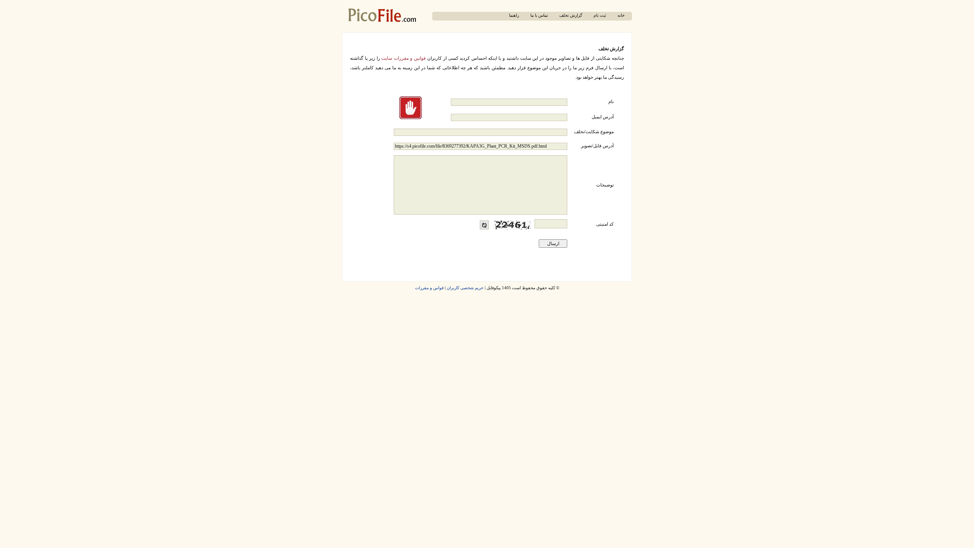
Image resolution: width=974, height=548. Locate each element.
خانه (621, 15)
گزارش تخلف (570, 15)
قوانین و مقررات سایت (403, 58)
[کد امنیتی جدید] (484, 224)
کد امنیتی (605, 224)
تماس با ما (539, 15)
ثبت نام (600, 15)
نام (611, 101)
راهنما (514, 15)
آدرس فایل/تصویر (597, 145)
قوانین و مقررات (429, 288)
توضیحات (605, 185)
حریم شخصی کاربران (465, 288)
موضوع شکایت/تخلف (594, 131)
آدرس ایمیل (603, 116)
